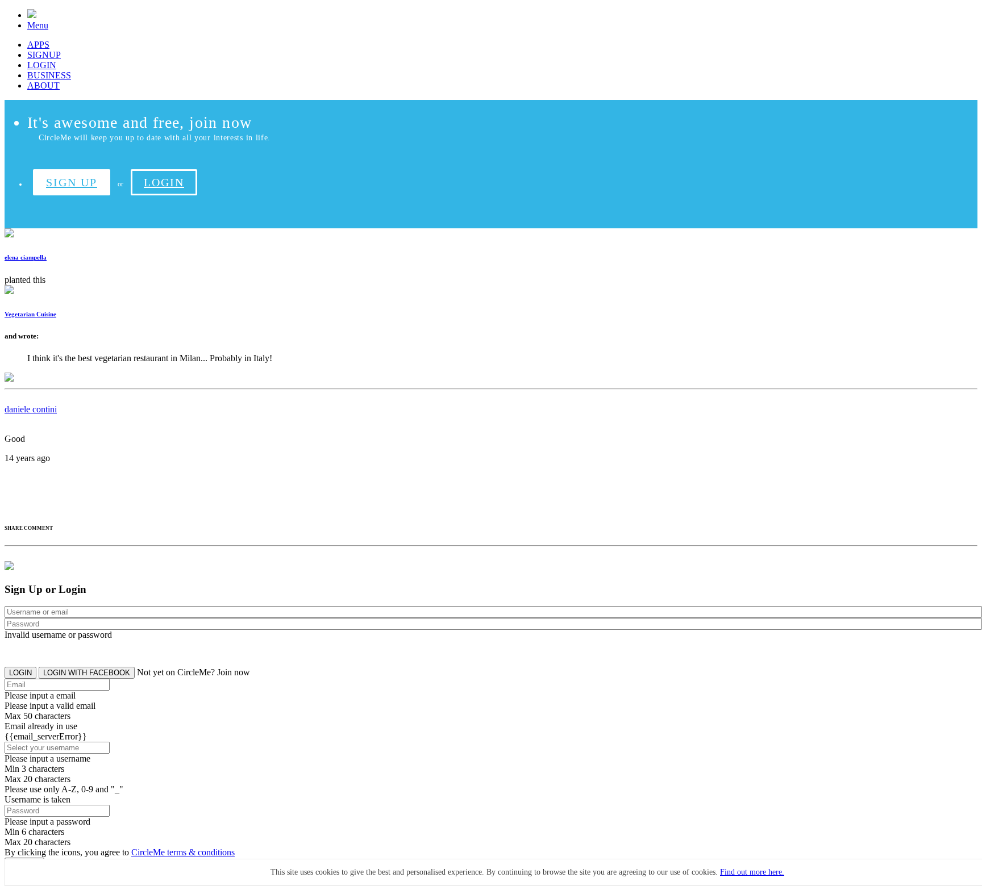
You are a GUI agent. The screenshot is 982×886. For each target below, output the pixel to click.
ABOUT (43, 85)
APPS (38, 44)
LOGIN (41, 65)
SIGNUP (44, 55)
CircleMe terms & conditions (183, 852)
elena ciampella (26, 257)
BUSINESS (49, 75)
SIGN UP (71, 182)
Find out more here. (752, 872)
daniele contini (31, 409)
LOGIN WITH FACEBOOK (86, 672)
